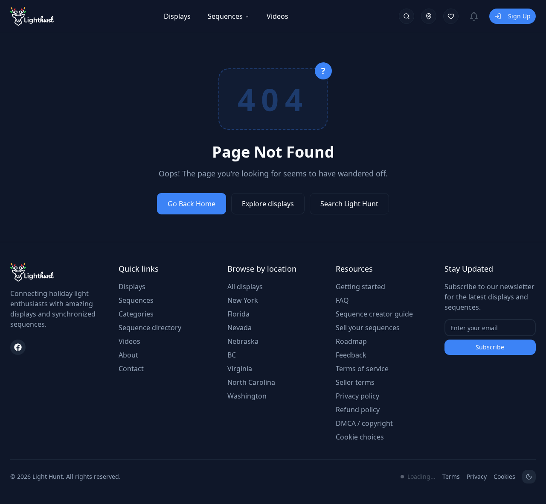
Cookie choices (360, 437)
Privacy (477, 476)
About (128, 355)
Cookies (504, 476)
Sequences (225, 16)
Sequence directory (150, 327)
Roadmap (351, 341)
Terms (451, 476)
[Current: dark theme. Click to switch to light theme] (529, 476)
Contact (131, 368)
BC (231, 355)
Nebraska (242, 341)
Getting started (360, 286)
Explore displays (268, 203)
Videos (277, 16)
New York (242, 300)
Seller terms (355, 382)
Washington (247, 396)
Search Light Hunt (349, 203)
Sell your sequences (368, 327)
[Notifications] (473, 16)
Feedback (351, 355)
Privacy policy (357, 396)
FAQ (342, 300)
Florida (238, 314)
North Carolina (251, 382)
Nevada (239, 327)
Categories (136, 314)
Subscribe (490, 347)
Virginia (239, 368)
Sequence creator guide (374, 314)
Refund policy (358, 409)
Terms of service (362, 368)
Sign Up (519, 16)
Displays (177, 16)
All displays (245, 286)
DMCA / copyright (364, 423)
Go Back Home (191, 203)
